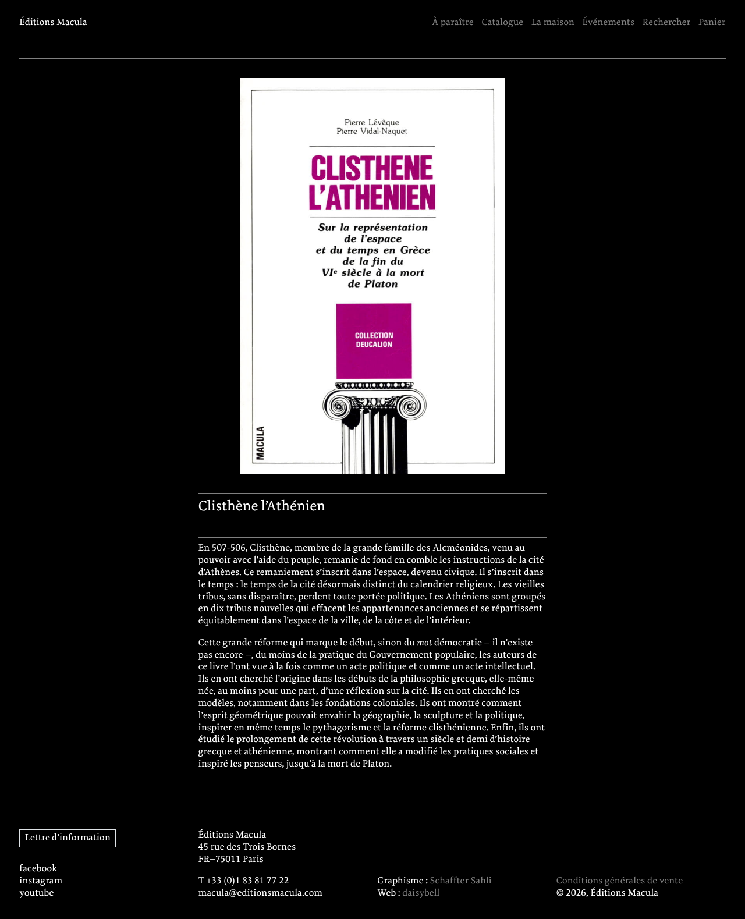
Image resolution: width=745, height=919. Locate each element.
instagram (40, 881)
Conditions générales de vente (619, 881)
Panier (712, 22)
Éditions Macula (53, 22)
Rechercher (667, 22)
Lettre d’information (68, 838)
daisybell (420, 893)
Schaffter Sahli (461, 881)
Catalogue (502, 22)
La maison (552, 22)
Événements (609, 22)
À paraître (453, 22)
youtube (36, 893)
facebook (38, 869)
